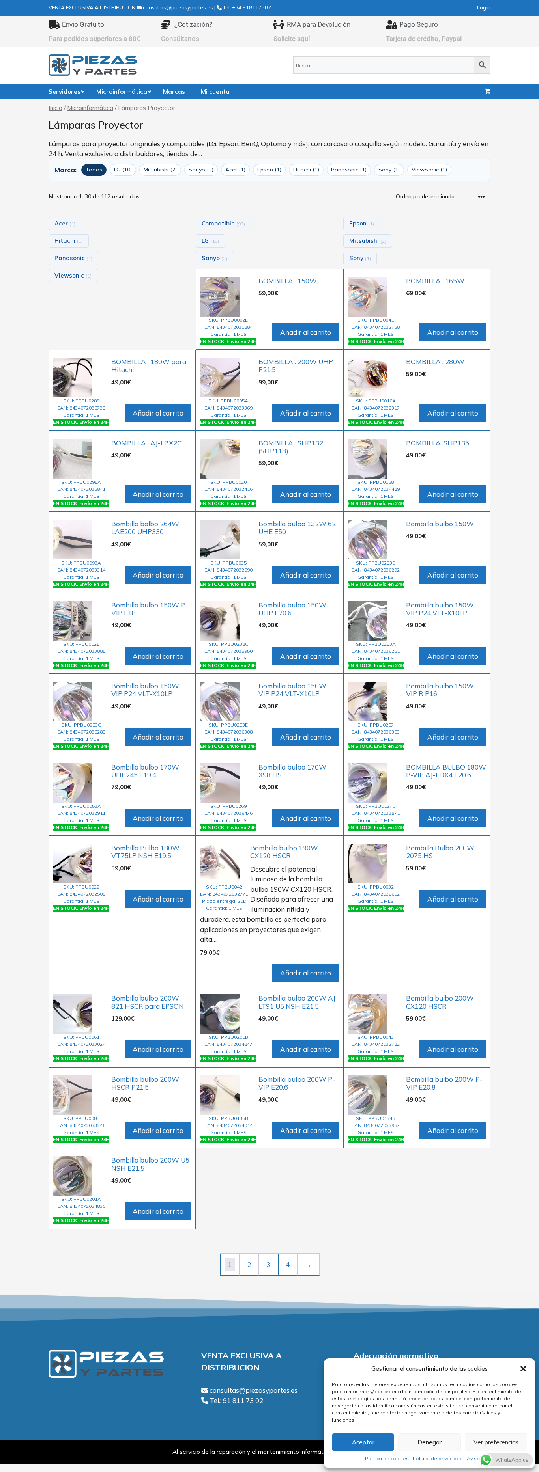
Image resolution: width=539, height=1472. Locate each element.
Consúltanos (180, 39)
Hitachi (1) (306, 169)
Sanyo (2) (201, 169)
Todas (94, 169)
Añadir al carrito (305, 332)
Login (483, 7)
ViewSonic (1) (429, 169)
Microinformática (90, 108)
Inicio (55, 108)
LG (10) (123, 169)
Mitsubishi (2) (160, 169)
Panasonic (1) (349, 169)
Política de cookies (387, 1458)
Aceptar (363, 1442)
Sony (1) (389, 169)
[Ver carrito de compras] (487, 91)
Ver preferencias (495, 1442)
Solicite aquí (291, 39)
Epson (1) (269, 169)
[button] (523, 1369)
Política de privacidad (438, 1458)
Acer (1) (235, 169)
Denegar (429, 1442)
